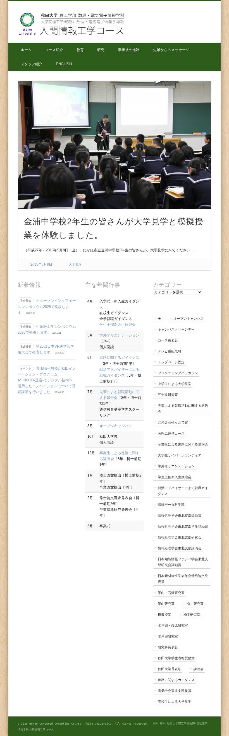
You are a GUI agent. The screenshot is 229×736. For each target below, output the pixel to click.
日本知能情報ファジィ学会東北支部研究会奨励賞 (183, 562)
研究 (100, 50)
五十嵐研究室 (168, 395)
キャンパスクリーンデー (176, 329)
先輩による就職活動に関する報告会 (183, 408)
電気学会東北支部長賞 (174, 691)
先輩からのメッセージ (171, 50)
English (64, 64)
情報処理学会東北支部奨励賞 (179, 516)
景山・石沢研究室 (171, 593)
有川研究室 (195, 604)
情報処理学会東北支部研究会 (179, 537)
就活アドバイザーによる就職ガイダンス (183, 491)
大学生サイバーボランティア (179, 455)
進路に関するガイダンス (119, 357)
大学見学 (75, 264)
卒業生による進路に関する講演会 (183, 444)
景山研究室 (166, 604)
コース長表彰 (168, 340)
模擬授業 (164, 615)
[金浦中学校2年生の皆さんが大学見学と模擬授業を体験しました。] (114, 145)
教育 (80, 50)
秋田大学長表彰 (169, 669)
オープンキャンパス (115, 426)
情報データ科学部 (171, 505)
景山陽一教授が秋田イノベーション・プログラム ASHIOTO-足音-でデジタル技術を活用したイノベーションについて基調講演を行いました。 (47, 380)
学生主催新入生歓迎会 (117, 325)
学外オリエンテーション (119, 335)
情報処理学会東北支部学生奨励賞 (183, 526)
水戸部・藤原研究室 (173, 625)
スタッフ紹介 (31, 64)
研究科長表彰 (168, 647)
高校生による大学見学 (174, 702)
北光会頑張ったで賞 (173, 422)
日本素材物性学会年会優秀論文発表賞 (183, 579)
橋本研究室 (191, 615)
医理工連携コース (171, 434)
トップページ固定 (171, 362)
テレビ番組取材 (169, 351)
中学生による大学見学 (174, 384)
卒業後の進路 (129, 50)
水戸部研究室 (168, 636)
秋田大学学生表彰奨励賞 (176, 658)
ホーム (26, 50)
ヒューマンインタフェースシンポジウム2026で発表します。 (47, 306)
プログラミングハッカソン (178, 373)
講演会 (199, 669)
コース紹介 (54, 50)
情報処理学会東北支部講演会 (179, 548)
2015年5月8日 (41, 264)
